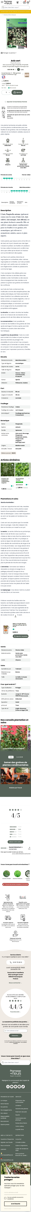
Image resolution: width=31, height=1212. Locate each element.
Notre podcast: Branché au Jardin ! (21, 1154)
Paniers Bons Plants (21, 1123)
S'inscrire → (15, 1035)
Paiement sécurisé (21, 1112)
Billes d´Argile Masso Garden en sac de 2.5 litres (20, 625)
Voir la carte (24, 696)
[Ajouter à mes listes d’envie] (12, 464)
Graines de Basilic (17, 878)
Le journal (18, 1139)
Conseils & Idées (20, 1142)
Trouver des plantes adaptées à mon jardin (16, 884)
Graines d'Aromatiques (10, 15)
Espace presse (5, 1124)
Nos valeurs (4, 1113)
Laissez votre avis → (15, 842)
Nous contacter (5, 1145)
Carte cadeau (20, 1126)
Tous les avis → (15, 1012)
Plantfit (18, 1115)
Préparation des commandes (20, 1101)
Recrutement (5, 1121)
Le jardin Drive (20, 1129)
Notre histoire (5, 1104)
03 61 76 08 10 (17, 962)
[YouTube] (19, 1087)
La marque (4, 1100)
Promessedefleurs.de (7, 1160)
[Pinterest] (15, 1087)
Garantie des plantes (22, 1109)
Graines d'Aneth (6, 878)
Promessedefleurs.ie (7, 1155)
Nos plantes (4, 1107)
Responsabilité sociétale (5, 1117)
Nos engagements (6, 1110)
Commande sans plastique (21, 1119)
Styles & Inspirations (21, 1145)
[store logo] (8, 3)
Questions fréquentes (7, 1139)
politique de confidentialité (14, 1042)
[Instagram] (8, 1087)
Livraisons (18, 1105)
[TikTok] (23, 1087)
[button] (17, 2)
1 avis (22, 69)
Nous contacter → (15, 983)
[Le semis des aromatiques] (14, 738)
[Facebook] (12, 1087)
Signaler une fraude (6, 1142)
